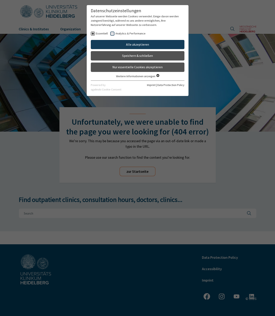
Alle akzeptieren (137, 44)
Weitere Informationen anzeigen (136, 76)
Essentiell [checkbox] (102, 33)
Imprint (151, 85)
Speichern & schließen (137, 56)
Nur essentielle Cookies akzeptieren (137, 67)
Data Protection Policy (170, 85)
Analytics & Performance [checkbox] (130, 33)
